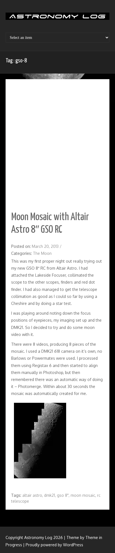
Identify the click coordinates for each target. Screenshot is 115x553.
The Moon (42, 253)
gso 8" (63, 495)
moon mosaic (83, 495)
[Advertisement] (57, 145)
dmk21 (49, 495)
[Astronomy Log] (57, 18)
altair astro (32, 495)
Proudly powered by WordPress (54, 544)
